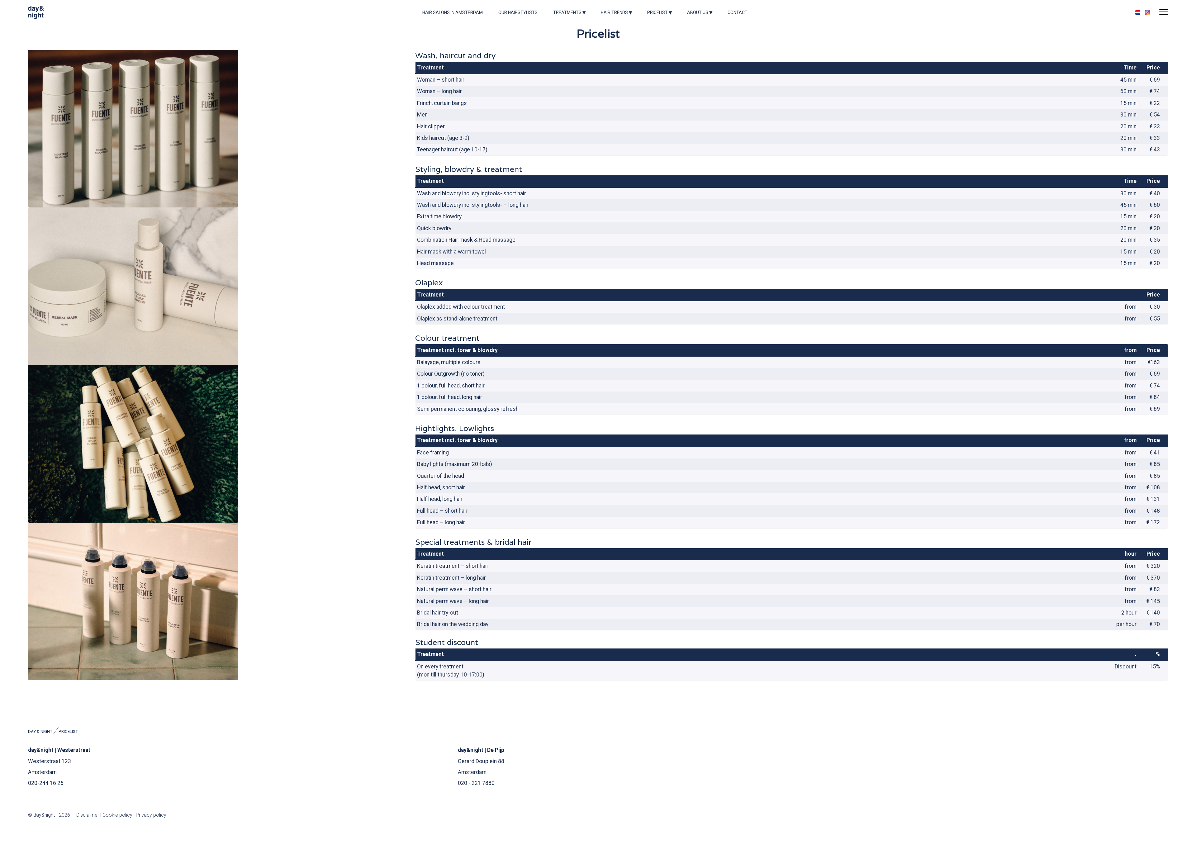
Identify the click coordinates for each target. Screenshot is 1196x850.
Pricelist (657, 12)
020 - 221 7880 (476, 783)
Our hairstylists (518, 12)
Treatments (567, 12)
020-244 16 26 (46, 783)
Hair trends (614, 12)
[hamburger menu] (1163, 12)
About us (697, 12)
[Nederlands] (1137, 12)
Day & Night (40, 731)
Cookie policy (117, 815)
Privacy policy (151, 815)
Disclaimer (88, 815)
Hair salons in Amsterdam (452, 12)
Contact (738, 12)
